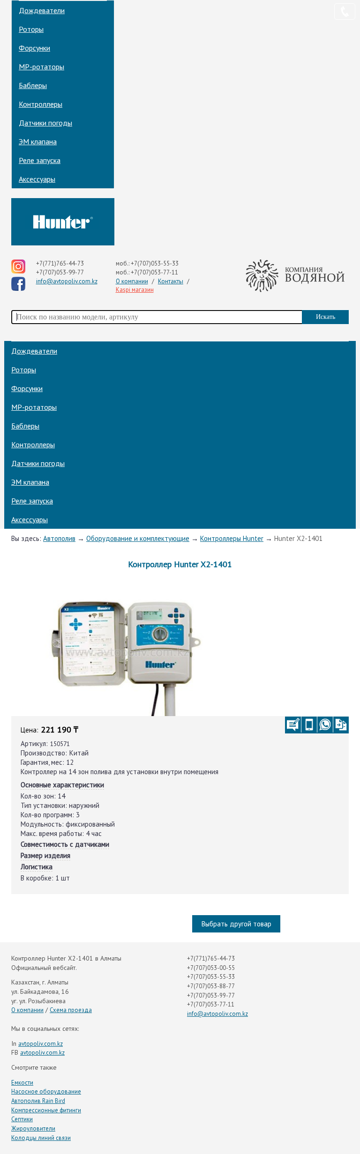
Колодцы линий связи (41, 1138)
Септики (22, 1119)
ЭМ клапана (38, 141)
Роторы (31, 29)
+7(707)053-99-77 (60, 272)
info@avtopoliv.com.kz (67, 281)
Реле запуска (39, 160)
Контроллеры (40, 104)
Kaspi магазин (135, 290)
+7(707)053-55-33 (155, 263)
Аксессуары (37, 179)
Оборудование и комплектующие (137, 538)
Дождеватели (42, 10)
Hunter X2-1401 (298, 538)
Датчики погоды (45, 122)
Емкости (22, 1083)
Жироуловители (33, 1128)
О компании (132, 281)
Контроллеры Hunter (231, 538)
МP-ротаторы (41, 66)
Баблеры (33, 85)
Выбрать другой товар (236, 923)
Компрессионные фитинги (46, 1110)
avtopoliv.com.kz (40, 1044)
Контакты (170, 281)
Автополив (59, 538)
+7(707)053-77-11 (154, 272)
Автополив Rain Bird (38, 1101)
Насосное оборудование (46, 1091)
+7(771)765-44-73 (60, 263)
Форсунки (34, 47)
